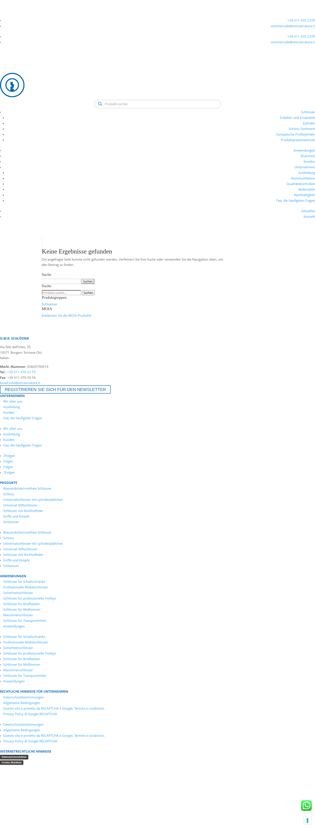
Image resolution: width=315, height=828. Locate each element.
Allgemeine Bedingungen (21, 703)
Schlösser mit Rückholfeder (23, 511)
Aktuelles (308, 211)
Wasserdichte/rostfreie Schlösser (27, 488)
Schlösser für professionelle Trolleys (29, 598)
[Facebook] (18, 15)
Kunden (309, 161)
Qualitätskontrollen (300, 184)
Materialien (306, 189)
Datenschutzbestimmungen (23, 697)
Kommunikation (303, 178)
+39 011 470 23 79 (21, 372)
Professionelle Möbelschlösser (25, 587)
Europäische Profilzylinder (295, 134)
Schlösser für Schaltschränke (24, 581)
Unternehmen (304, 167)
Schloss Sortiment (302, 129)
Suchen (88, 293)
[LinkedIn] (3, 15)
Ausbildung (306, 172)
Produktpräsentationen (298, 140)
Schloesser (49, 304)
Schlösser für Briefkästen (21, 604)
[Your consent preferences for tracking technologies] (307, 820)
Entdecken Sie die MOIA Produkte (66, 315)
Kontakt (309, 216)
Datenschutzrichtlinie (14, 756)
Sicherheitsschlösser (18, 593)
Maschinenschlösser (18, 615)
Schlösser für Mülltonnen (21, 609)
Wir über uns (12, 401)
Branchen (308, 156)
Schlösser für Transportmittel (24, 620)
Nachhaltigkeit (304, 195)
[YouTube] (11, 15)
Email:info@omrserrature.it (20, 383)
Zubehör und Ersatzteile (297, 117)
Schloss (8, 494)
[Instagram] (26, 15)
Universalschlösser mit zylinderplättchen (33, 499)
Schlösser (308, 112)
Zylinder (309, 123)
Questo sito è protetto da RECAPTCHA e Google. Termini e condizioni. (54, 708)
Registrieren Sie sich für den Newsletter (55, 389)
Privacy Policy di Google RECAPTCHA (30, 714)
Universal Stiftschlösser (20, 505)
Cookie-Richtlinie (12, 762)
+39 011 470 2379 (301, 20)
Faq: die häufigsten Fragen (295, 200)
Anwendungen (304, 150)
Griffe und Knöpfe (16, 516)
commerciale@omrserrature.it (293, 26)
